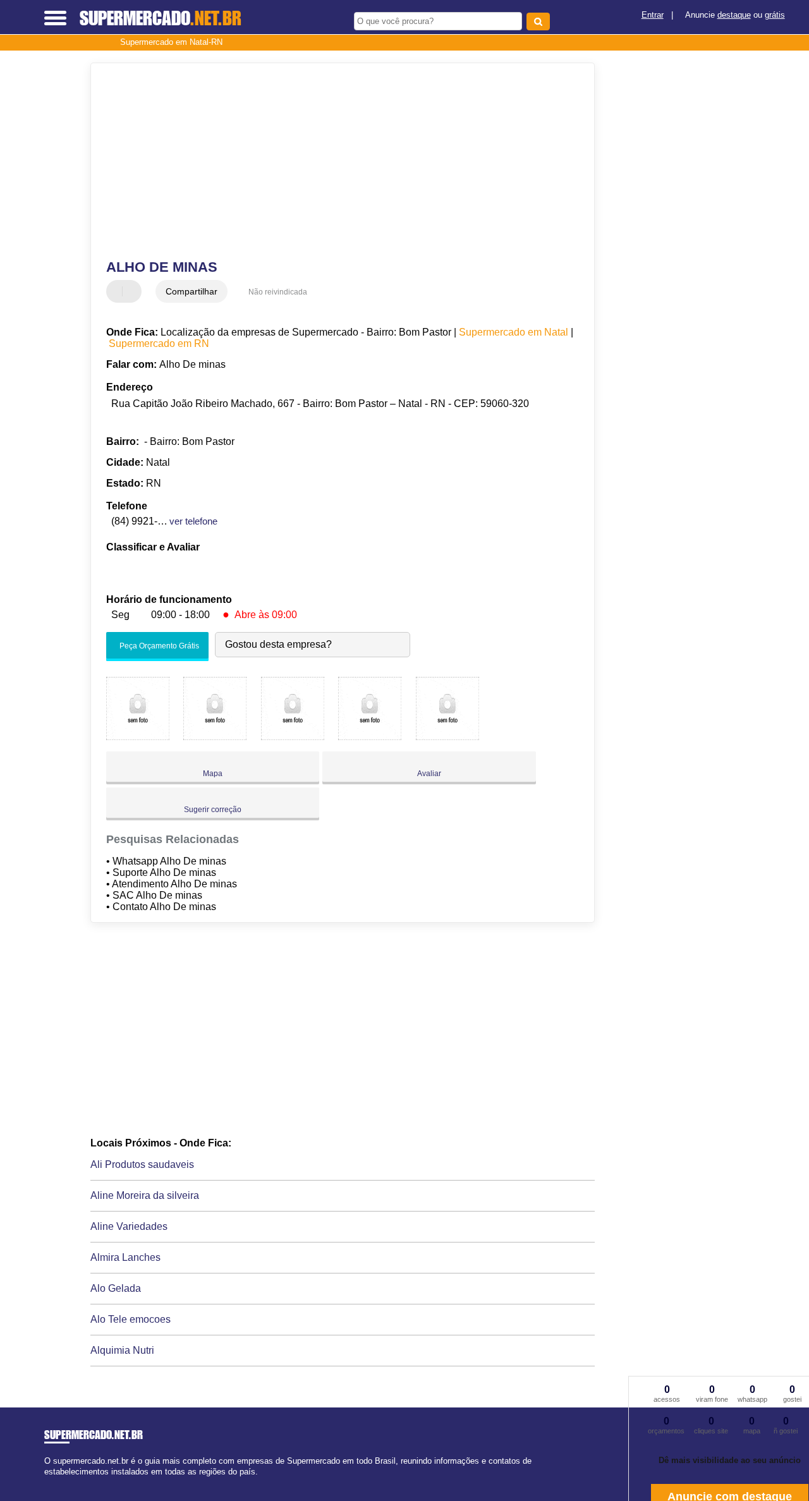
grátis (775, 15)
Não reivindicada (277, 292)
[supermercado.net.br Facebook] (47, 1482)
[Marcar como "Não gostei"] (133, 291)
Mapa (212, 773)
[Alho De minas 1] (137, 736)
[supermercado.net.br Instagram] (58, 1482)
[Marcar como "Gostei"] (118, 291)
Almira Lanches (125, 1257)
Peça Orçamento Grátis (158, 645)
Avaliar (429, 773)
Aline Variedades (128, 1226)
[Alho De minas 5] (447, 736)
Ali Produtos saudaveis (142, 1164)
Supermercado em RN (159, 343)
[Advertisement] (334, 161)
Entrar (653, 15)
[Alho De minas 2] (214, 736)
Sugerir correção (212, 809)
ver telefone (193, 521)
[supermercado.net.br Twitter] (53, 1482)
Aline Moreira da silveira (144, 1195)
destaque (734, 15)
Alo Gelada (115, 1288)
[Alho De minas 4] (369, 736)
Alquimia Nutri (122, 1350)
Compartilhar (191, 291)
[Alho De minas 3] (292, 736)
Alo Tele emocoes (130, 1319)
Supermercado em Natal (513, 332)
